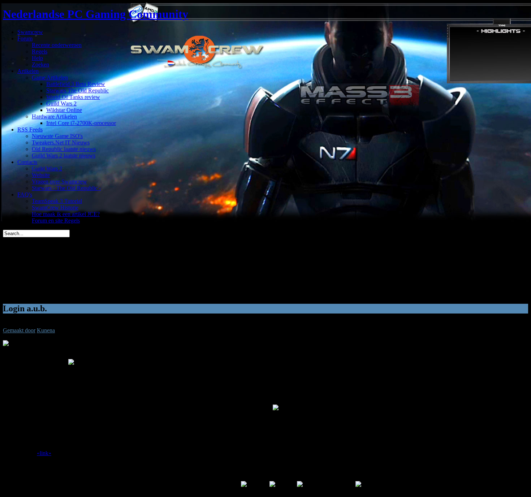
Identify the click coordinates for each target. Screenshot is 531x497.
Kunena (46, 330)
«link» (44, 453)
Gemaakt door (19, 330)
